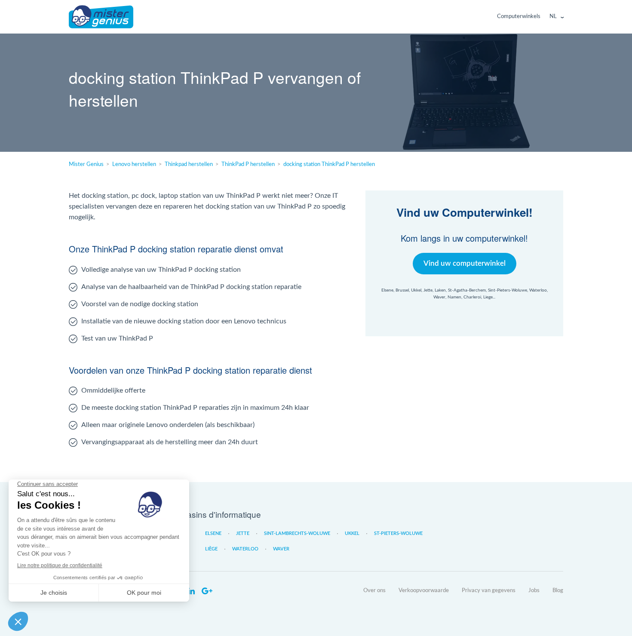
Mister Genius (101, 16)
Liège (211, 549)
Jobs (534, 590)
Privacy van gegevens (488, 590)
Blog (557, 590)
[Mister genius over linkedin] (191, 591)
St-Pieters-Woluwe (398, 533)
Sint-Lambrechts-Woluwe (297, 533)
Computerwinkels (518, 16)
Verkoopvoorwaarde (424, 590)
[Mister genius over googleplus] (207, 591)
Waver (281, 549)
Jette (242, 533)
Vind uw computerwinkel (464, 263)
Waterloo (245, 549)
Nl (553, 16)
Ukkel (352, 533)
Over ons (374, 590)
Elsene (213, 533)
